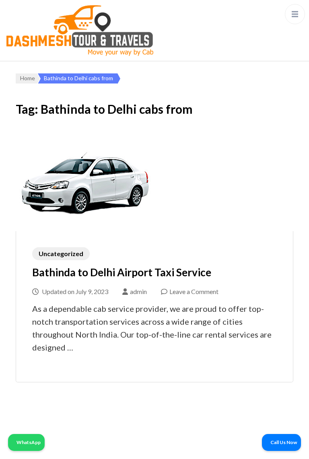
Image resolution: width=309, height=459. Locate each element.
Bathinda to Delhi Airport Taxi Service (121, 272)
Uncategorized (61, 253)
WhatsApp (28, 442)
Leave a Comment (193, 291)
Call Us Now (283, 442)
